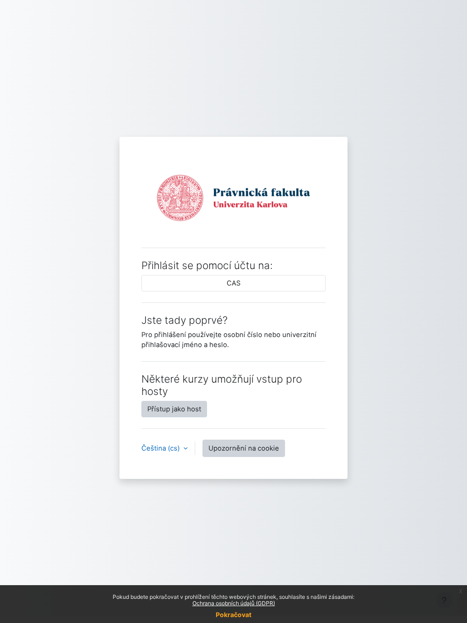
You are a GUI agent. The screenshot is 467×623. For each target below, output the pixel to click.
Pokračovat (233, 614)
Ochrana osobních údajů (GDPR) (233, 603)
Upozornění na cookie (243, 448)
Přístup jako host (174, 409)
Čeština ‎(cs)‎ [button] (161, 448)
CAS (234, 283)
